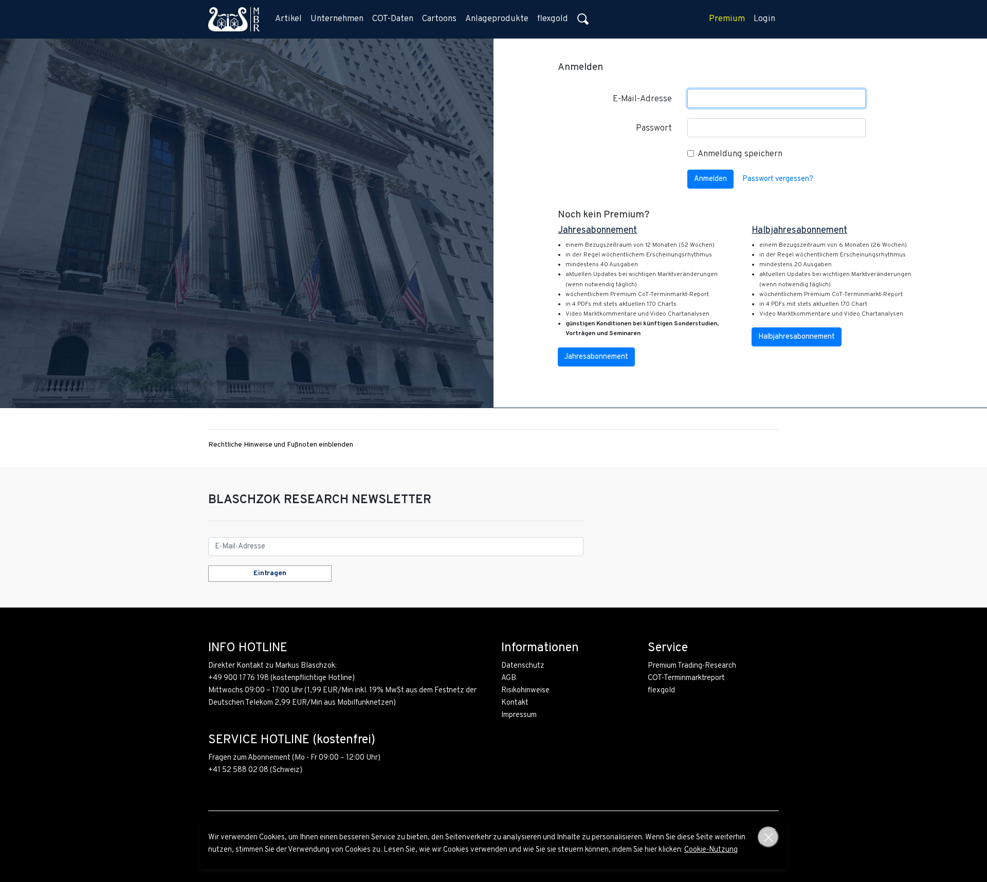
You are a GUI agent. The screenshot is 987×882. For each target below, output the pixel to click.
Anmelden (710, 179)
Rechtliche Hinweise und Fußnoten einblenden (280, 444)
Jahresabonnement (596, 357)
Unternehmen (336, 19)
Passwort (654, 128)
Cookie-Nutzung (711, 850)
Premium (727, 19)
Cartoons (439, 19)
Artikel (288, 19)
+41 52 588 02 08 (238, 770)
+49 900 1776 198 (238, 678)
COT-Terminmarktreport (686, 678)
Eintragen (269, 573)
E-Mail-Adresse (642, 99)
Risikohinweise (525, 690)
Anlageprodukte (496, 19)
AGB (508, 678)
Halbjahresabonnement (796, 337)
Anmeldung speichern (740, 154)
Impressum (519, 715)
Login (764, 19)
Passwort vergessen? (777, 179)
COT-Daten (392, 19)
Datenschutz (522, 666)
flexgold (552, 19)
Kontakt (514, 703)
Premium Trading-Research (692, 666)
